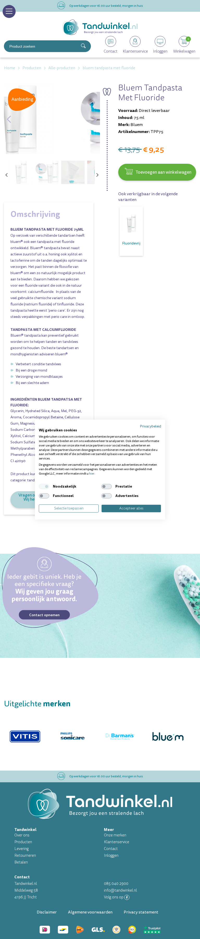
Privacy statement (141, 912)
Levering (21, 849)
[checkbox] (44, 486)
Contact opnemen (44, 614)
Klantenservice (116, 842)
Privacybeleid (150, 426)
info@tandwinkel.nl (120, 890)
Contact (111, 849)
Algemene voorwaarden (90, 912)
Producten (23, 842)
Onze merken (115, 835)
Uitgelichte (37, 703)
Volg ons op (114, 897)
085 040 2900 (116, 883)
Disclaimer (47, 912)
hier (91, 473)
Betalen (21, 862)
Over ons (21, 835)
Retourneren (25, 855)
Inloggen (111, 855)
